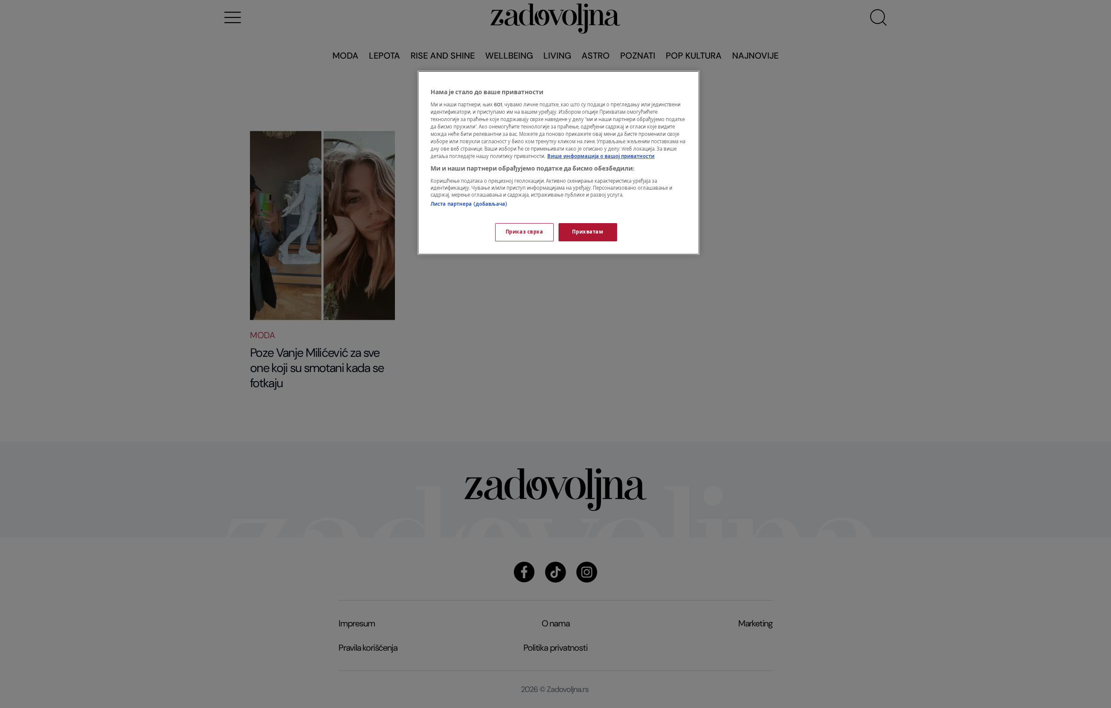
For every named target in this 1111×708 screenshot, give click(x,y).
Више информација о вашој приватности (600, 156)
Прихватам (587, 232)
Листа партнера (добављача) (469, 204)
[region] (558, 163)
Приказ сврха (524, 232)
